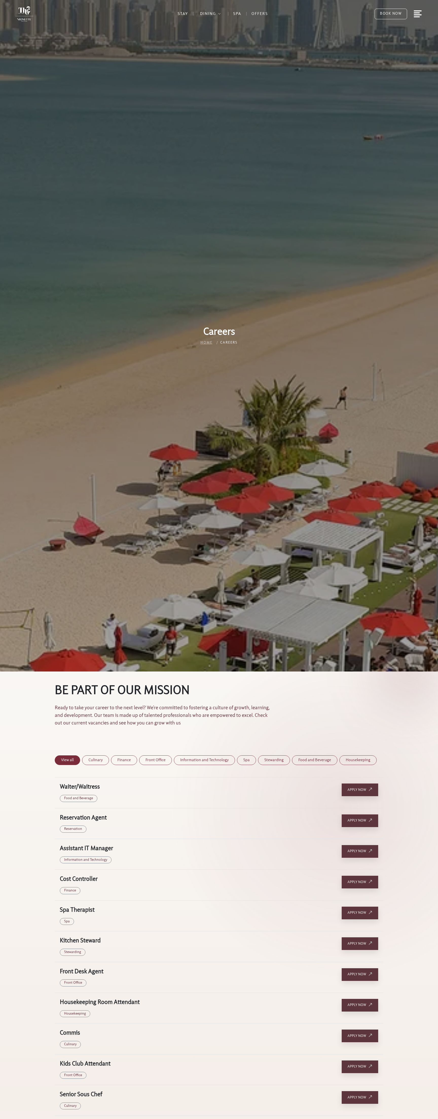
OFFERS (259, 14)
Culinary (95, 760)
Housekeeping (358, 760)
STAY (183, 14)
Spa (246, 760)
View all (67, 760)
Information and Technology (204, 760)
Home (206, 342)
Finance (124, 760)
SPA (237, 14)
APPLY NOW (357, 790)
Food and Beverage (314, 760)
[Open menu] (418, 13)
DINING (208, 14)
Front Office (155, 760)
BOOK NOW (391, 13)
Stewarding (274, 760)
